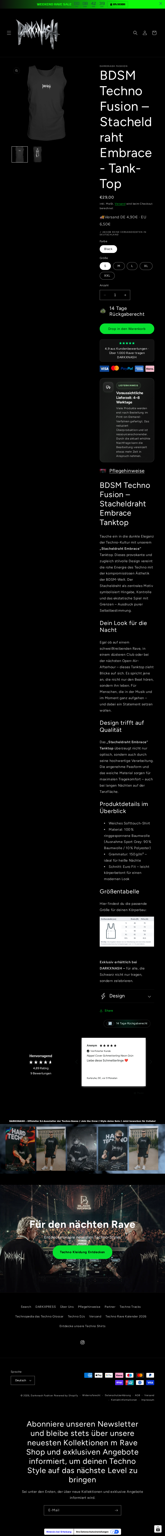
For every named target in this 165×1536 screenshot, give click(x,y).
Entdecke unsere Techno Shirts (82, 1326)
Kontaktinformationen (124, 1399)
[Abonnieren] (116, 1510)
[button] (9, 33)
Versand (120, 203)
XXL (107, 275)
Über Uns (67, 1307)
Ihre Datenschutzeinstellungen (92, 1531)
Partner (110, 1307)
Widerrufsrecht (91, 1395)
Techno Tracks (130, 1307)
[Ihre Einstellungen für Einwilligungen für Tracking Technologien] (158, 1529)
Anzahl (104, 285)
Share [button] (109, 1010)
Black (108, 249)
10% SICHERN (119, 4)
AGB (137, 1395)
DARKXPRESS (45, 1307)
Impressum (147, 1399)
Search (26, 1307)
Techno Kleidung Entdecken (82, 1252)
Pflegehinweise (127, 471)
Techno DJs (76, 1316)
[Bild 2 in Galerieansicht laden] (37, 154)
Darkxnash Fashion (42, 1395)
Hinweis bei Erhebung (59, 1531)
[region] (113, 1062)
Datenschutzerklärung (118, 1395)
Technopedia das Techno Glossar (39, 1316)
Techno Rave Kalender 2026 (126, 1316)
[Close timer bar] (160, 3)
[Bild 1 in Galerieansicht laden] (20, 154)
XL (146, 266)
